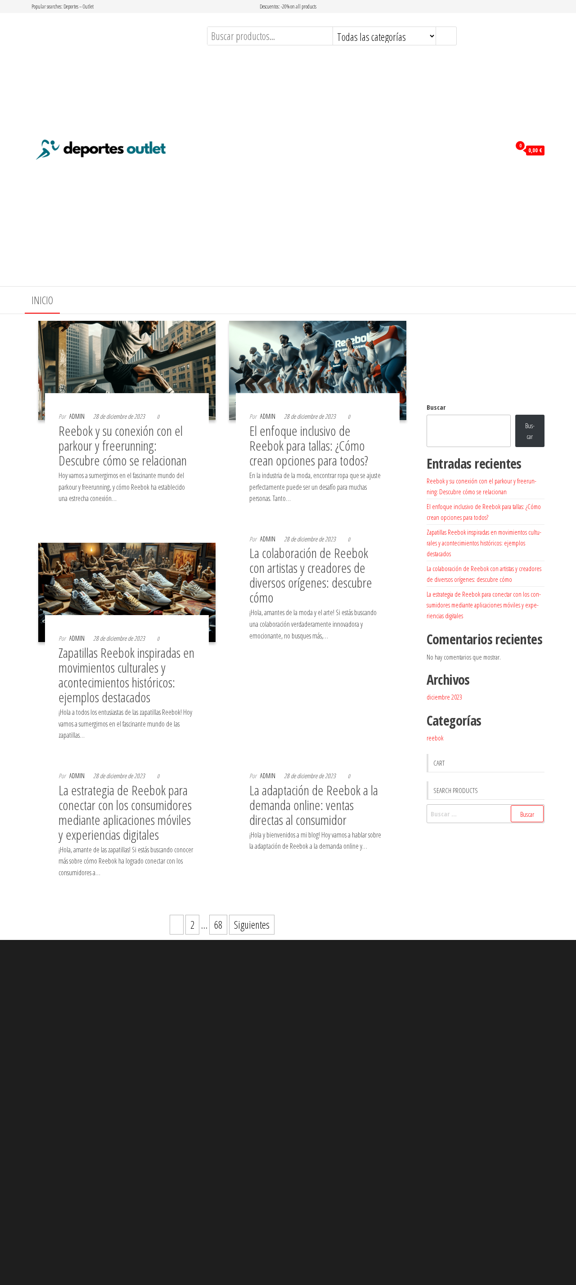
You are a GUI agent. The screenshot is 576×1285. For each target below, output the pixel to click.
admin (77, 416)
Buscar (436, 407)
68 (218, 924)
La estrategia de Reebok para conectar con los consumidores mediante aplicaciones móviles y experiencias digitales (125, 812)
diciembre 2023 (444, 696)
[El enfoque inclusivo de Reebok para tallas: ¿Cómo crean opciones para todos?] (317, 369)
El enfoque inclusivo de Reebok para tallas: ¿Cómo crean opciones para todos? (308, 445)
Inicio (42, 300)
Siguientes (252, 924)
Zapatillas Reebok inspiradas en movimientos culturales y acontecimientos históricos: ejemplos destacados (126, 674)
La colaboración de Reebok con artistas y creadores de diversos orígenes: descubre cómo (310, 575)
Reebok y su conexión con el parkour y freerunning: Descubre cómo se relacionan (122, 445)
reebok (435, 737)
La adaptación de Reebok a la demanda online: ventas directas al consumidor (313, 805)
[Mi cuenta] (501, 149)
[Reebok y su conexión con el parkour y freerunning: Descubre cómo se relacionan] (127, 369)
